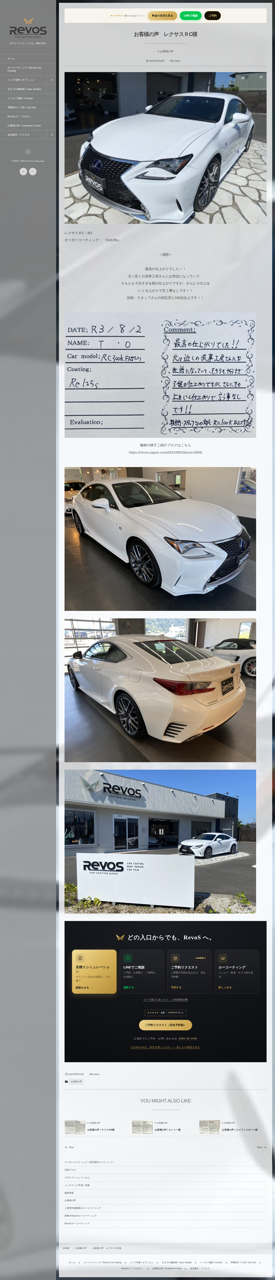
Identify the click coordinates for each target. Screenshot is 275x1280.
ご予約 (212, 15)
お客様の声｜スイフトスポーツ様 (240, 1129)
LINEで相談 (191, 15)
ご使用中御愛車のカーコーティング (83, 1208)
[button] (28, 151)
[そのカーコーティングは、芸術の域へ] (28, 39)
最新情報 (69, 1193)
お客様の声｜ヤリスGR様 (100, 1129)
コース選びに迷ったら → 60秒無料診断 (165, 999)
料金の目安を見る (162, 15)
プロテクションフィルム (77, 1177)
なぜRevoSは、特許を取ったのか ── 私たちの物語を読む (166, 1047)
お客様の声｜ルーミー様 (168, 1129)
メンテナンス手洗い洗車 (77, 1185)
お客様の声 (166, 51)
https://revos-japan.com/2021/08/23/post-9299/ (165, 452)
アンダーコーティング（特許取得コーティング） (90, 1162)
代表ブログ (70, 1170)
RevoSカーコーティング (77, 1223)
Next (259, 1147)
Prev (71, 1147)
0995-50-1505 (188, 1038)
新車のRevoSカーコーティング (80, 1215)
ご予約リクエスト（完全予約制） (165, 1025)
